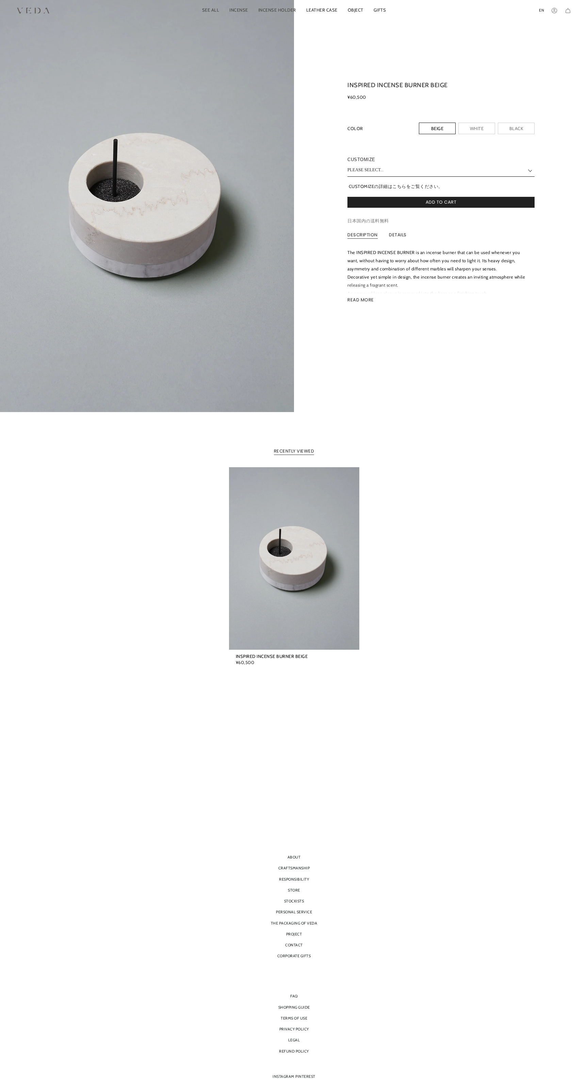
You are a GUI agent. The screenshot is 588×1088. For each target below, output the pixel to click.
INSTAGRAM (283, 1076)
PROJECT (294, 934)
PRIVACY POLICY (294, 1029)
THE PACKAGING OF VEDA (294, 923)
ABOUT (294, 857)
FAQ (294, 996)
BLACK (516, 128)
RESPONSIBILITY (294, 879)
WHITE (477, 128)
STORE (294, 890)
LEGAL (294, 1040)
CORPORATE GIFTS (294, 955)
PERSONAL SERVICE (294, 912)
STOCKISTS (294, 901)
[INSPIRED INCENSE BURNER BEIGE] (294, 558)
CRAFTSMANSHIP (294, 868)
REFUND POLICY (294, 1051)
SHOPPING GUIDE (294, 1007)
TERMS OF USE (294, 1018)
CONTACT (294, 945)
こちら (399, 186)
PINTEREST (305, 1076)
